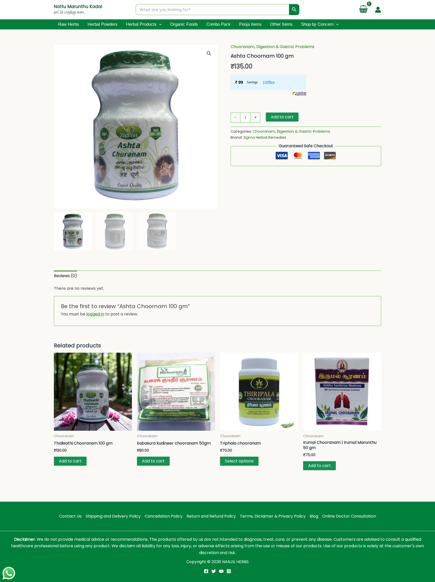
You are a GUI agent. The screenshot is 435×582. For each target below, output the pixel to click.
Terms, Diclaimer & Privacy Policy (273, 516)
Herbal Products (141, 24)
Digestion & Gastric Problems (285, 47)
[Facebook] (206, 571)
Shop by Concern (317, 24)
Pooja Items (250, 24)
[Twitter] (213, 571)
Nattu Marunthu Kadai (78, 7)
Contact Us (70, 516)
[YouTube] (221, 571)
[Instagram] (229, 571)
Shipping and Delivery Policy (113, 516)
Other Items (281, 24)
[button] (159, 24)
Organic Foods (184, 24)
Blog (314, 516)
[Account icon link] (378, 10)
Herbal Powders (103, 24)
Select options (239, 461)
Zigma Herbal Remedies (264, 137)
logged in (95, 314)
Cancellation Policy (164, 516)
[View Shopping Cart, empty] (363, 9)
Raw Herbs (68, 24)
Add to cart (282, 117)
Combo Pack (218, 24)
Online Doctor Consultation (349, 516)
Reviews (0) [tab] (65, 276)
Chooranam (243, 47)
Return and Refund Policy (211, 516)
